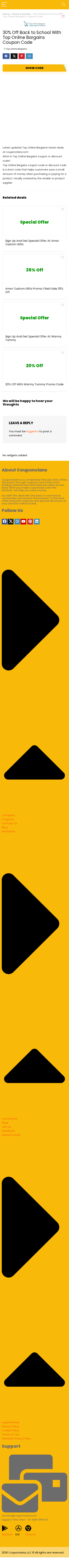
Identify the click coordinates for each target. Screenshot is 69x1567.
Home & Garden (21, 13)
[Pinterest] (30, 521)
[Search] (63, 4)
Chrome (30, 1534)
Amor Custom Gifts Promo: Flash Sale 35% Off (34, 290)
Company (8, 815)
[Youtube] (23, 521)
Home (6, 13)
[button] (34, 675)
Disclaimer (8, 831)
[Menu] (4, 4)
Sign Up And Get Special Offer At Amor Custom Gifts (32, 242)
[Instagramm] (17, 521)
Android (7, 1534)
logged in (32, 431)
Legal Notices (10, 1422)
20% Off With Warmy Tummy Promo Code (34, 384)
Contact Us (9, 823)
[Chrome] (28, 1528)
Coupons (8, 819)
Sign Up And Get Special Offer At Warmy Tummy (33, 338)
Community (9, 1118)
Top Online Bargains (16, 48)
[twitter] (10, 521)
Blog (4, 827)
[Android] (5, 1528)
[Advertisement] (34, 108)
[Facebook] (4, 521)
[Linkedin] (37, 521)
